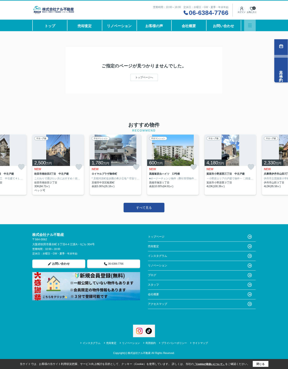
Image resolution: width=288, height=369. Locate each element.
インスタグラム (157, 255)
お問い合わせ (223, 26)
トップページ (156, 236)
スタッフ (153, 284)
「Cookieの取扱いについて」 (209, 364)
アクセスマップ (157, 303)
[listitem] (58, 165)
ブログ (152, 275)
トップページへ (144, 77)
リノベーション (119, 26)
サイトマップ (200, 343)
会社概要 (189, 26)
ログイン (241, 12)
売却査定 (85, 26)
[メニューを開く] (250, 25)
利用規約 (151, 343)
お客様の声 (154, 26)
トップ (50, 26)
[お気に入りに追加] (21, 167)
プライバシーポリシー (174, 343)
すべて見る (144, 207)
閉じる (260, 363)
